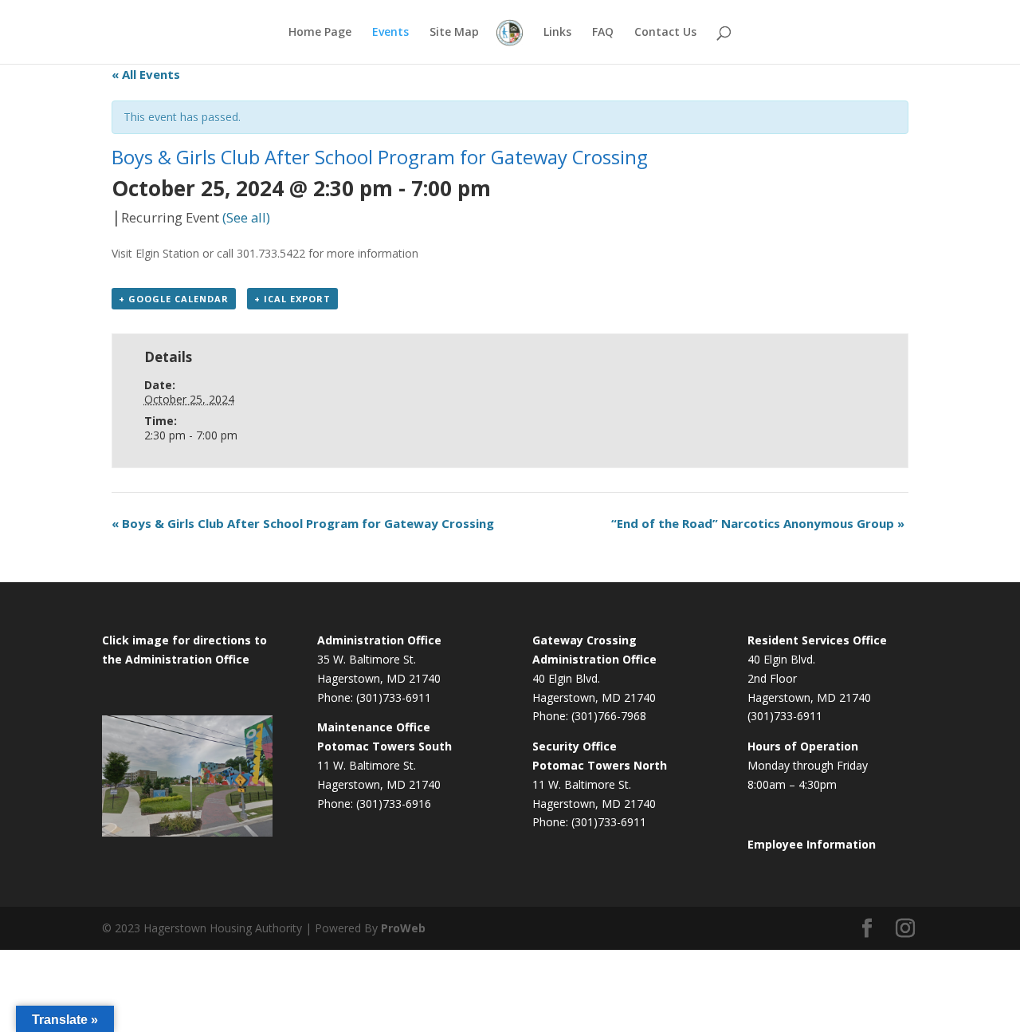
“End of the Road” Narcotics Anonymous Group (757, 523)
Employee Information (811, 844)
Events (390, 32)
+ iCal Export (292, 299)
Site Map (454, 32)
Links (557, 32)
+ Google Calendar (174, 299)
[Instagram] (905, 929)
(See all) (246, 217)
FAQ (603, 32)
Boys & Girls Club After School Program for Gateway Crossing (303, 523)
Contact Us (665, 32)
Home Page (319, 32)
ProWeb (403, 927)
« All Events (146, 74)
